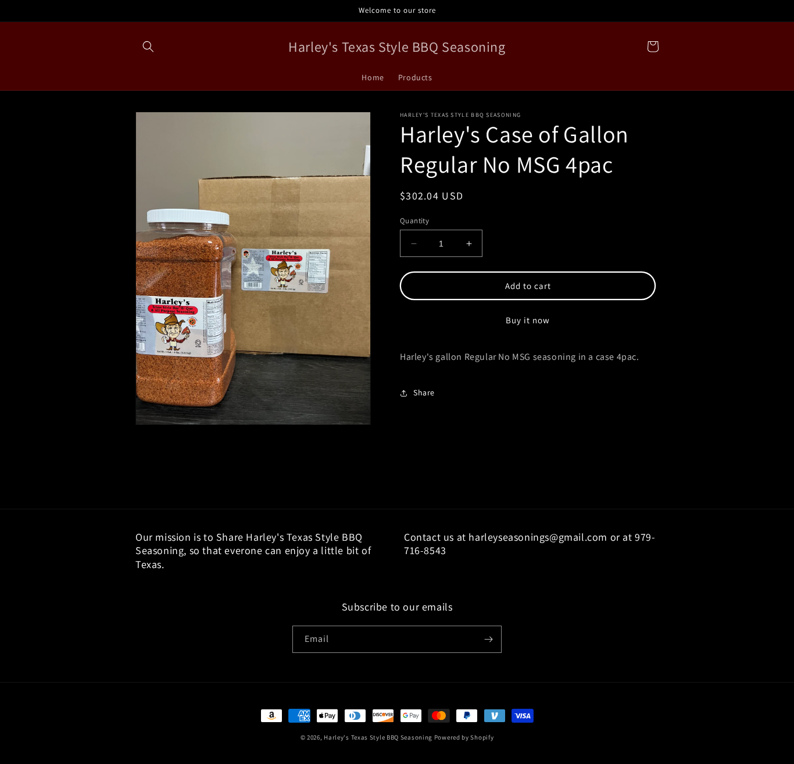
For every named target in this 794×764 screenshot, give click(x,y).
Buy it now (528, 320)
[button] (148, 46)
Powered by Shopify (464, 737)
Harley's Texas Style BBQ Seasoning (378, 737)
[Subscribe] (488, 639)
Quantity (414, 221)
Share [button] (424, 392)
